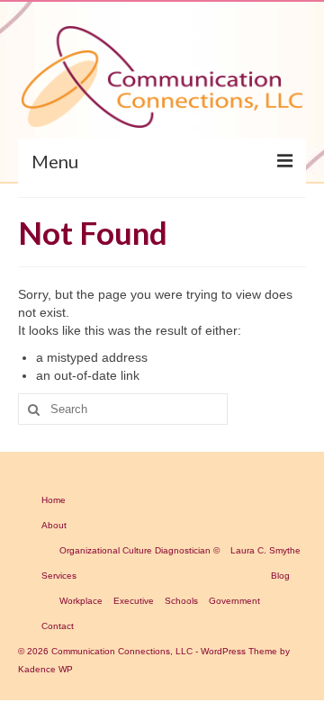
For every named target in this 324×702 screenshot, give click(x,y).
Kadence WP (45, 669)
